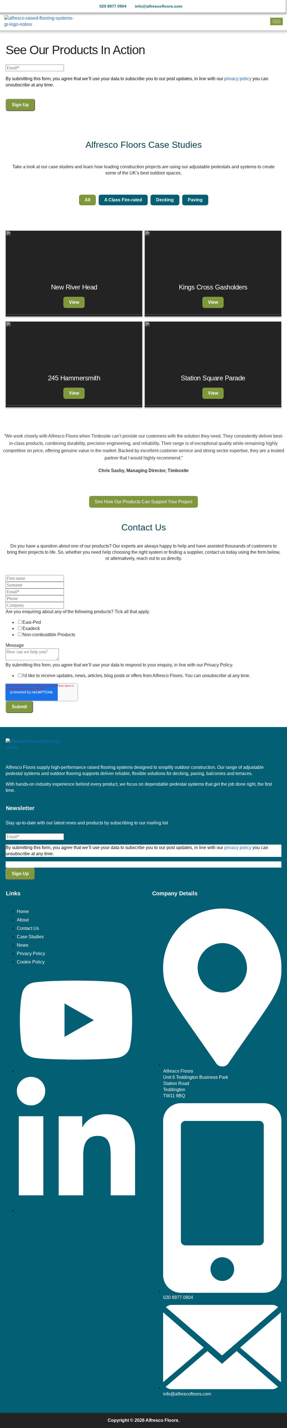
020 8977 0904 (112, 6)
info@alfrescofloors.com (158, 6)
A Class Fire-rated (123, 199)
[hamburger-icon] (276, 21)
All (87, 199)
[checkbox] (143, 628)
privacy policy (237, 78)
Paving (195, 199)
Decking (165, 199)
